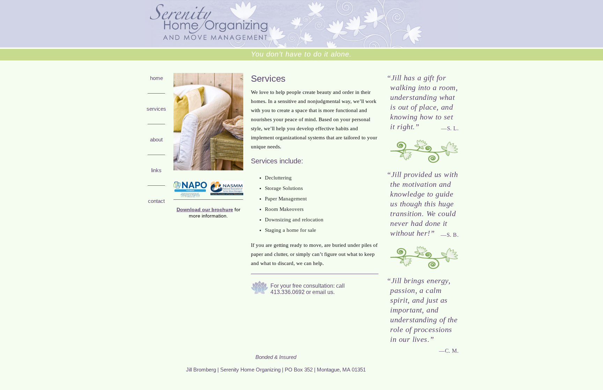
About (156, 139)
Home (156, 78)
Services (156, 109)
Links (156, 170)
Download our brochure (205, 209)
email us (322, 292)
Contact (156, 201)
